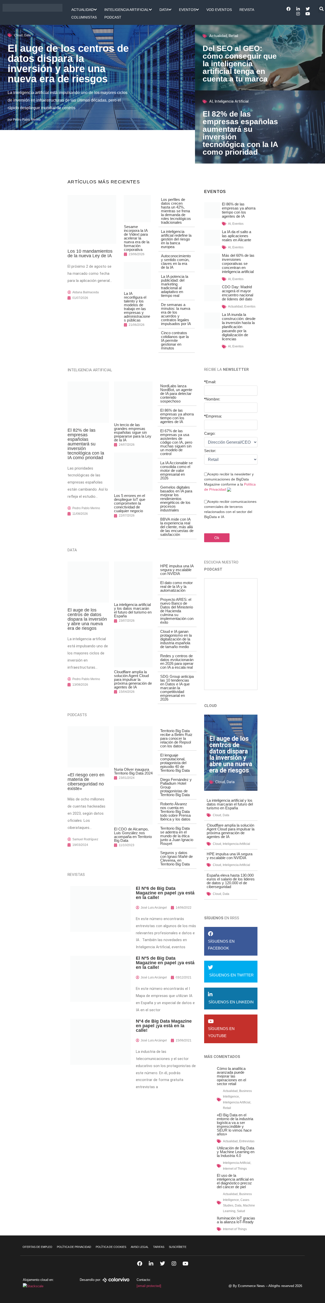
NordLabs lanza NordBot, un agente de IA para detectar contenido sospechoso (176, 393)
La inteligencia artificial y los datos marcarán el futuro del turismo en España (133, 610)
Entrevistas (246, 1141)
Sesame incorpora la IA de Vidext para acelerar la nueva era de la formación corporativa (136, 238)
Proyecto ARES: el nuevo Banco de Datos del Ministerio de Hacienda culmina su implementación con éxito (176, 610)
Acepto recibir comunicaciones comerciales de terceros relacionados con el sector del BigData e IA (230, 509)
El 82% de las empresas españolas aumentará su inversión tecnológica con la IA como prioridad (240, 133)
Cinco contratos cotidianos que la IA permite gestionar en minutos (175, 340)
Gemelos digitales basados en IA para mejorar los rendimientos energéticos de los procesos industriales (176, 498)
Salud (241, 1211)
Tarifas (158, 1246)
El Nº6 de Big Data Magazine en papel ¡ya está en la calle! (165, 893)
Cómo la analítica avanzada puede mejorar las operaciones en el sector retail (231, 1076)
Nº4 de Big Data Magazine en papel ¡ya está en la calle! (164, 1026)
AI (211, 101)
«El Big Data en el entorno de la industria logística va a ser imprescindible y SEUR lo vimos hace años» (235, 1124)
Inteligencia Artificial (126, 10)
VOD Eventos (219, 10)
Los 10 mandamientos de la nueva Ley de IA (90, 253)
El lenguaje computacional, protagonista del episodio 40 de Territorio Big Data (175, 763)
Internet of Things (235, 1168)
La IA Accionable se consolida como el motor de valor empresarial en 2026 (176, 470)
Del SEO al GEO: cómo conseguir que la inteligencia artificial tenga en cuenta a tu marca (240, 63)
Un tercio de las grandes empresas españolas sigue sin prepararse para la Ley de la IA (132, 432)
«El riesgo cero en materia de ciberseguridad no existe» (86, 781)
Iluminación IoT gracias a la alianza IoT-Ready (236, 1220)
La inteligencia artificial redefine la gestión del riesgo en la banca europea (176, 239)
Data (163, 10)
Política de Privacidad (74, 1246)
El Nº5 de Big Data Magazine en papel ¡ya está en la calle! (165, 963)
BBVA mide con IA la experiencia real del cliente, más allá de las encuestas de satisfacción (176, 527)
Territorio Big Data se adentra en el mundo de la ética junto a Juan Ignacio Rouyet (176, 836)
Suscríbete (177, 1246)
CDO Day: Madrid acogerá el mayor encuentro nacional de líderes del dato (237, 293)
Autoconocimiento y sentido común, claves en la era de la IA (176, 261)
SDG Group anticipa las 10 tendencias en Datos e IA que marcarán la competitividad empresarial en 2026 (177, 687)
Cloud (18, 35)
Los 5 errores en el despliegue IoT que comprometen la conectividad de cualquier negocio (129, 503)
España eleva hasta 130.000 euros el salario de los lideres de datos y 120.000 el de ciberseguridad (231, 881)
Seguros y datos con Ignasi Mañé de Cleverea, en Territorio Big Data (176, 858)
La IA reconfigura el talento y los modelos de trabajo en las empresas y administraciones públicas (137, 306)
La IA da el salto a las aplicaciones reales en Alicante (236, 236)
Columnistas (84, 17)
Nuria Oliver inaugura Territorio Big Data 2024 (133, 771)
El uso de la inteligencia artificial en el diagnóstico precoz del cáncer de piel (235, 1181)
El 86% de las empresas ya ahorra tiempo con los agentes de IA (177, 416)
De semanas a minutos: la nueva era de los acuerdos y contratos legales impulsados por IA (176, 314)
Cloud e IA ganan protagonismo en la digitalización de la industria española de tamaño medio (176, 639)
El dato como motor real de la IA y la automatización (176, 586)
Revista (246, 10)
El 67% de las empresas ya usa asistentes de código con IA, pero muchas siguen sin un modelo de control (176, 442)
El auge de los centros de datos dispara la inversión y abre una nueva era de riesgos (68, 63)
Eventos (187, 10)
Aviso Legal (140, 1246)
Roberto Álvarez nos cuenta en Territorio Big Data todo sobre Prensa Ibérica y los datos (175, 811)
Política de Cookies (111, 1246)
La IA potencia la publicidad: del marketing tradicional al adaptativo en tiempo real (174, 286)
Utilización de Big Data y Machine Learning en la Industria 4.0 (235, 1152)
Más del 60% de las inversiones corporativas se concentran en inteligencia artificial (238, 263)
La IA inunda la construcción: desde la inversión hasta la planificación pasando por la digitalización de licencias (238, 326)
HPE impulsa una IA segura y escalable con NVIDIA (176, 570)
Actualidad (82, 10)
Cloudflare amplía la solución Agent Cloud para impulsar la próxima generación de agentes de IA (133, 679)
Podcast (112, 17)
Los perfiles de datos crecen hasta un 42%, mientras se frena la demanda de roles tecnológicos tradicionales (176, 210)
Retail (233, 36)
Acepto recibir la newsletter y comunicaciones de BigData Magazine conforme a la (230, 481)
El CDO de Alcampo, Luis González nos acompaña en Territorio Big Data (133, 835)
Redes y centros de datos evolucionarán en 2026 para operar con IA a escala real (176, 661)
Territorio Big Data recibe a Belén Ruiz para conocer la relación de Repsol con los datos (176, 738)
